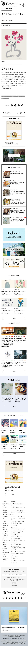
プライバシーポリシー (15, 579)
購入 (13, 494)
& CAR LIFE (14, 558)
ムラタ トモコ (7, 68)
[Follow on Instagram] (3, 597)
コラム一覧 (14, 562)
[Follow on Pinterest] (21, 597)
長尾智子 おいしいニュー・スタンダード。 (18, 541)
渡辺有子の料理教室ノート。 (18, 544)
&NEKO (5, 537)
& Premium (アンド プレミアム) (14, 4)
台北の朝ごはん (15, 535)
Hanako (25, 640)
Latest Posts (14, 323)
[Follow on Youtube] (12, 597)
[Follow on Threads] (9, 597)
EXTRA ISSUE (4, 555)
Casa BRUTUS (11, 640)
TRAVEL (5, 529)
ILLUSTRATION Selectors (14, 416)
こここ (20, 642)
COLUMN (13, 96)
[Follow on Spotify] (18, 597)
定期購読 (5, 511)
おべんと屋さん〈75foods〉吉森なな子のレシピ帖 (18, 547)
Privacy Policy (17, 643)
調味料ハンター (15, 527)
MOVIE (4, 544)
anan (2, 640)
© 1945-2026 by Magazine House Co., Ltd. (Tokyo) (13, 638)
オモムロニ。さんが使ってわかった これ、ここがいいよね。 (18, 518)
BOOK (4, 546)
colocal (16, 642)
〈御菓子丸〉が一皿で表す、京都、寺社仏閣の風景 (18, 522)
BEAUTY (5, 533)
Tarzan (13, 642)
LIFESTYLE (6, 523)
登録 (14, 583)
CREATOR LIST (5, 517)
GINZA (21, 640)
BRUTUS (6, 640)
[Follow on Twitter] (6, 597)
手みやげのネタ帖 (15, 538)
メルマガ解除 (14, 585)
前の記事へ (8, 113)
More (14, 318)
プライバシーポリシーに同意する (14, 577)
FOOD (4, 527)
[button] (4, 406)
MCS (22, 642)
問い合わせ (5, 508)
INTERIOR (5, 531)
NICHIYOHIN (6, 541)
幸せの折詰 (14, 525)
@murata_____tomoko (7, 86)
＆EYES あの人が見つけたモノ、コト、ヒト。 (18, 508)
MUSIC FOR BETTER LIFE (18, 560)
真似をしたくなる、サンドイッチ (18, 513)
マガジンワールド (6, 643)
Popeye (9, 642)
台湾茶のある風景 (15, 533)
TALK (4, 550)
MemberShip (7, 514)
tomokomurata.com (7, 88)
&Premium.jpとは (7, 504)
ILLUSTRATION (6, 8)
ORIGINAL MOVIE (5, 558)
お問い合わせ (22, 643)
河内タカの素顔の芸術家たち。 (17, 554)
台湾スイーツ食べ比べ (16, 536)
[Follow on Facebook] (24, 597)
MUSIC (4, 543)
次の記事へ (20, 113)
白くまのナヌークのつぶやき (18, 551)
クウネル (6, 642)
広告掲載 (5, 512)
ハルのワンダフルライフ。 (17, 511)
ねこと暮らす (14, 557)
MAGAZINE (6, 552)
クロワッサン (17, 640)
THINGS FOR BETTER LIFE (17, 504)
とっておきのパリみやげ (17, 531)
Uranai (5, 548)
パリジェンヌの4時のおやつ (18, 529)
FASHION (5, 525)
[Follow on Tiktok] (15, 597)
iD (3, 539)
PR (3, 561)
